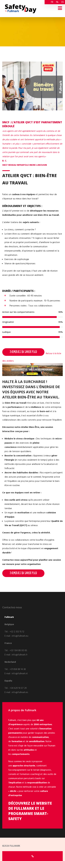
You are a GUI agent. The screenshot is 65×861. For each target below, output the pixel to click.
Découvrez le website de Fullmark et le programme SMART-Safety (30, 811)
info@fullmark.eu (20, 636)
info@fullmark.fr (20, 655)
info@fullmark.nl (20, 673)
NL (57, 2)
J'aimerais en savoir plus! (23, 352)
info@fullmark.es (20, 692)
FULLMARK (15, 846)
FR (52, 2)
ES (63, 2)
